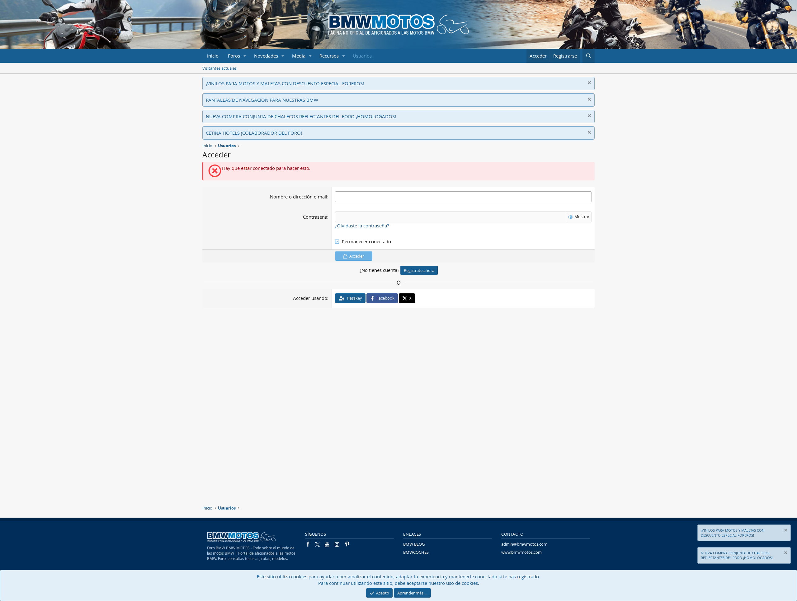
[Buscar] (588, 56)
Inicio (213, 56)
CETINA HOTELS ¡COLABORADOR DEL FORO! (254, 133)
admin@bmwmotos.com (524, 544)
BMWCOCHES (416, 552)
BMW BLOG (414, 544)
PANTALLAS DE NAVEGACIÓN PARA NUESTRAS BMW (262, 100)
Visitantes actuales (219, 68)
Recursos (329, 56)
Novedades (266, 56)
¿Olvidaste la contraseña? (362, 225)
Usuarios (362, 56)
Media (298, 56)
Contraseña (315, 217)
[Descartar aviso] (588, 83)
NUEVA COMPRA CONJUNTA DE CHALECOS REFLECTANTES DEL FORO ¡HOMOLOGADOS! (301, 116)
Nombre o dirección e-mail (298, 196)
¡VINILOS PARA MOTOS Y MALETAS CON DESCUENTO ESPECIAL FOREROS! (285, 83)
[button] (245, 56)
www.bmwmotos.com (521, 552)
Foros (234, 56)
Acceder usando (310, 298)
